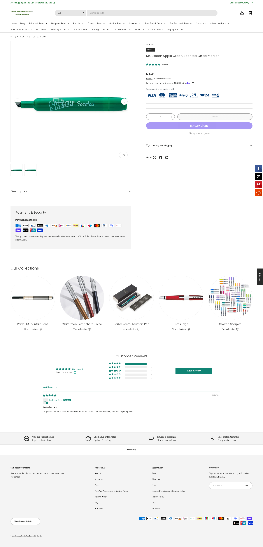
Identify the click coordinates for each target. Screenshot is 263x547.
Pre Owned (41, 29)
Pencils (76, 23)
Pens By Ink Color (153, 23)
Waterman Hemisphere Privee (82, 324)
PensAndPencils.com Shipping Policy (111, 491)
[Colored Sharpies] (230, 298)
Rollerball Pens (36, 23)
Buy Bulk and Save (179, 23)
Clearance (201, 23)
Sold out (215, 117)
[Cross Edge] (181, 298)
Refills (138, 29)
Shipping (149, 79)
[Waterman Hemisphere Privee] (82, 298)
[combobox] (136, 13)
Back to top (131, 449)
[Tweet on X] (154, 157)
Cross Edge (181, 324)
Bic (103, 29)
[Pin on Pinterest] (167, 157)
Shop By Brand (58, 29)
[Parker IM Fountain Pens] (33, 298)
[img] (49, 395)
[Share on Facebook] (161, 157)
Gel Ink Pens (115, 23)
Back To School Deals (21, 29)
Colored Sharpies (230, 324)
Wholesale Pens (218, 23)
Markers (133, 23)
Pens (97, 485)
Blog (22, 23)
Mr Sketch (150, 44)
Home (14, 23)
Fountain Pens (95, 23)
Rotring (95, 29)
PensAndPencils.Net (21, 536)
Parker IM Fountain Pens (32, 324)
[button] (250, 12)
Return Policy (101, 496)
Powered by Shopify (35, 536)
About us (99, 479)
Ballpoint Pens (58, 23)
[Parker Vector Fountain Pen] (131, 298)
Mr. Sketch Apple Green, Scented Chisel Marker (33, 37)
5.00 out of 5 (77, 369)
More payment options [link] (199, 133)
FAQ (96, 502)
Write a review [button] (194, 370)
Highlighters (173, 29)
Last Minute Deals (122, 29)
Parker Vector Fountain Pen (131, 324)
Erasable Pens (81, 29)
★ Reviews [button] (260, 276)
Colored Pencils (156, 29)
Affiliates (99, 508)
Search (98, 473)
